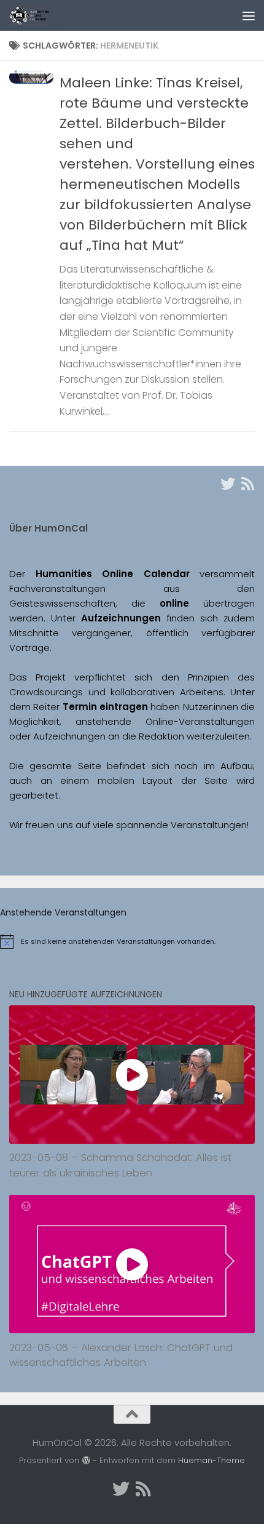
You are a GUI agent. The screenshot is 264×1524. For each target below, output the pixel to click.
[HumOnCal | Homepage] (35, 15)
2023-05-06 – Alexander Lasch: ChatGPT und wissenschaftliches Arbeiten (121, 1355)
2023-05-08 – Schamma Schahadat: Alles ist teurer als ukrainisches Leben (120, 1165)
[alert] (132, 941)
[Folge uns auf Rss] (247, 483)
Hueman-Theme (211, 1460)
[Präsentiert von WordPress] (86, 1460)
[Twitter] (227, 483)
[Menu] (248, 15)
